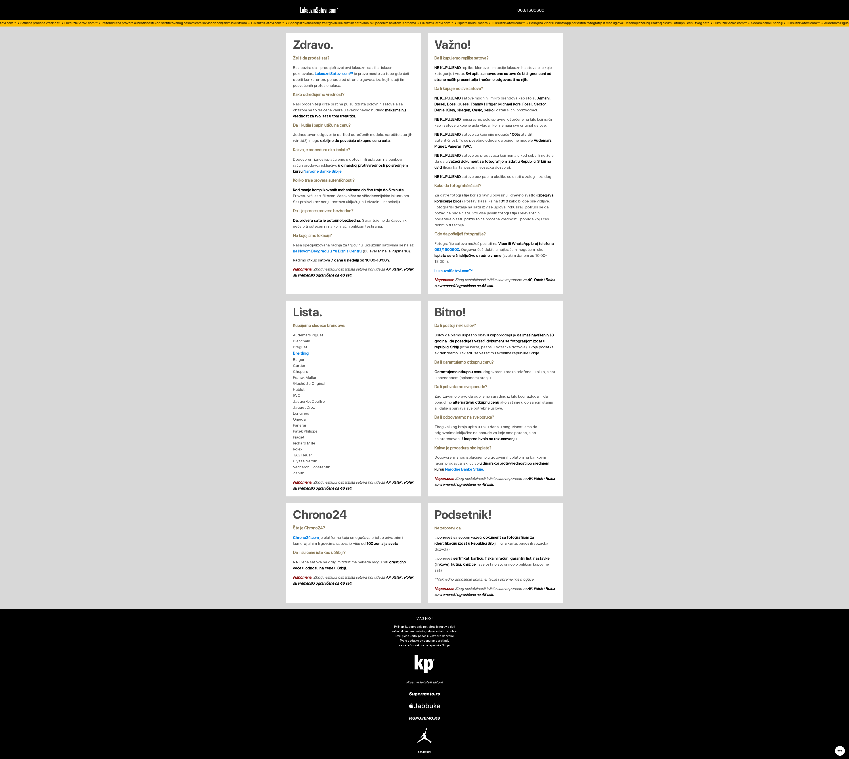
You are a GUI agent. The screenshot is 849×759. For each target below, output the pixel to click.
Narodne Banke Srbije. (323, 171)
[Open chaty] (840, 751)
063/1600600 (530, 10)
